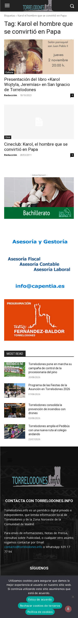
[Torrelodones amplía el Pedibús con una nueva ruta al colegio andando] (14, 431)
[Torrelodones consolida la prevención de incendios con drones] (14, 410)
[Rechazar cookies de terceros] (73, 597)
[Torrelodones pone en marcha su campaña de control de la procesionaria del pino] (14, 369)
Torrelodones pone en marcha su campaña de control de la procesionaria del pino (50, 368)
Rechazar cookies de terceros (40, 605)
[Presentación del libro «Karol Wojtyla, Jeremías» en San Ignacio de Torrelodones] (39, 56)
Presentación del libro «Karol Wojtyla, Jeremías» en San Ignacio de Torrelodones (37, 84)
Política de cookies (40, 611)
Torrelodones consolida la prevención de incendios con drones (47, 409)
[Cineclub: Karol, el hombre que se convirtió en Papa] (39, 122)
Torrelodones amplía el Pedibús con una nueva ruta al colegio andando (49, 430)
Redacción (10, 95)
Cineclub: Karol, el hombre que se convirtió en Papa (36, 147)
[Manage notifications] (68, 609)
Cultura (9, 72)
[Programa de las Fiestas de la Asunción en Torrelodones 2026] (14, 390)
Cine (7, 137)
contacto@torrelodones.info (23, 547)
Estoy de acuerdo (40, 599)
